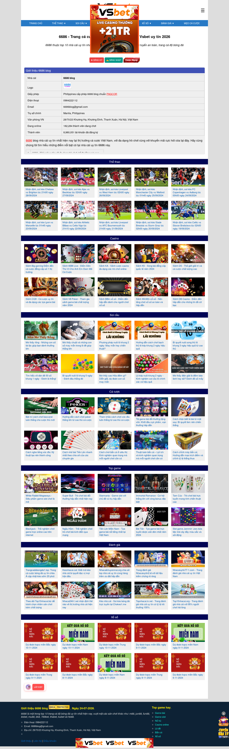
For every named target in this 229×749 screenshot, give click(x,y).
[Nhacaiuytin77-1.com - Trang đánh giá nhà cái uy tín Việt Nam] (188, 566)
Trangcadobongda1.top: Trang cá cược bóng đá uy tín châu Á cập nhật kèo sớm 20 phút (41, 573)
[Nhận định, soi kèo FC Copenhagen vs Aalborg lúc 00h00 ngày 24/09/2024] (188, 185)
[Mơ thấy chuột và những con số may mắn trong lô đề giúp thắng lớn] (78, 338)
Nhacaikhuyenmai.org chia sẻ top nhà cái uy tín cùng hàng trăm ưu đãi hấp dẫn (114, 573)
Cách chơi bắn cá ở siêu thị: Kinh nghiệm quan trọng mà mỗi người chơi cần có (113, 455)
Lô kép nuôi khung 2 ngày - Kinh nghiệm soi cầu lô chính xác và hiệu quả (150, 378)
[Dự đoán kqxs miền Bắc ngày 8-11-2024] (78, 671)
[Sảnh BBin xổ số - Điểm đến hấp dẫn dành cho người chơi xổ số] (114, 295)
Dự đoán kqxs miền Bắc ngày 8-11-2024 (77, 676)
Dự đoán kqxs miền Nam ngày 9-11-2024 (185, 646)
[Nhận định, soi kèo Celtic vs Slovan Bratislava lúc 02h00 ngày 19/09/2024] (188, 218)
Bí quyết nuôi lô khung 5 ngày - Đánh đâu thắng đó (77, 377)
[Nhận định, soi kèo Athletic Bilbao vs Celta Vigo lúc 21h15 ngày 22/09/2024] (78, 218)
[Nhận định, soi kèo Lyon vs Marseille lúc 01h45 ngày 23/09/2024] (41, 218)
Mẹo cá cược (192, 23)
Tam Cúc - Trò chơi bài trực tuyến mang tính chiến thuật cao (187, 498)
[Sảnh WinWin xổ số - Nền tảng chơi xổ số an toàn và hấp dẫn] (151, 295)
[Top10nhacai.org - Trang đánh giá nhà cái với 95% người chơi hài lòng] (188, 597)
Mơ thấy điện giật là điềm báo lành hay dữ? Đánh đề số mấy (188, 377)
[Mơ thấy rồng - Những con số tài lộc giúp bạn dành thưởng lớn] (41, 338)
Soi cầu (81, 23)
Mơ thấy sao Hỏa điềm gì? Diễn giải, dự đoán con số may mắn (112, 378)
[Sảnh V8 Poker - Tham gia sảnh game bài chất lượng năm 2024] (78, 295)
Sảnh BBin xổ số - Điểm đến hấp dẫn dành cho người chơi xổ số (114, 302)
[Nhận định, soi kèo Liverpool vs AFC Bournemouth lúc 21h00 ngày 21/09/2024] (114, 218)
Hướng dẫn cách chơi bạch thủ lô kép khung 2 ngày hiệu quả (150, 345)
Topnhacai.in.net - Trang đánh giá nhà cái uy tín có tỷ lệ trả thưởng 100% (151, 604)
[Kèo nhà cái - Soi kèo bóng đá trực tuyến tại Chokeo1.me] (114, 597)
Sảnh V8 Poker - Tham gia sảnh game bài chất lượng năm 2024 (75, 302)
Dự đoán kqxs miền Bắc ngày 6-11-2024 (188, 676)
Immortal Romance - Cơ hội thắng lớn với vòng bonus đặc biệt (151, 498)
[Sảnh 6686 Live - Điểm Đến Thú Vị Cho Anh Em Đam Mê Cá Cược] (78, 262)
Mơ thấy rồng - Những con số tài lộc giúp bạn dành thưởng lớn (41, 345)
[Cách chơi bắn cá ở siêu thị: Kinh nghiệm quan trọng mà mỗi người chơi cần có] (114, 448)
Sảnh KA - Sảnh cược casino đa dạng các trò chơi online (114, 267)
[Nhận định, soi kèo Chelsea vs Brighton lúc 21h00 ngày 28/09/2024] (41, 185)
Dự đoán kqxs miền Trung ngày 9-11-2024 (39, 676)
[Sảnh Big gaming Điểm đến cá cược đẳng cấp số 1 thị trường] (41, 262)
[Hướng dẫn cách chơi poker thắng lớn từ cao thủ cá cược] (78, 413)
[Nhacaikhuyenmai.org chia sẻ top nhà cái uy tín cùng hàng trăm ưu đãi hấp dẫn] (114, 566)
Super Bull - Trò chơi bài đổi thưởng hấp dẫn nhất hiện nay (77, 497)
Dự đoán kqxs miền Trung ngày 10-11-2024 (112, 646)
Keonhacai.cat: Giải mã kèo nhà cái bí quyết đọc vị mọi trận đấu (76, 573)
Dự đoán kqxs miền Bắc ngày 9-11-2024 (151, 646)
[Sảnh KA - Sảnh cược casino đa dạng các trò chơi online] (114, 262)
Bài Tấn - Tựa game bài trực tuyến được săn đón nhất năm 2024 (151, 531)
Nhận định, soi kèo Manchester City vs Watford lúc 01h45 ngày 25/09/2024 (150, 192)
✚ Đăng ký (96, 60)
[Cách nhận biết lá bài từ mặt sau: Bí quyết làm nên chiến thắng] (188, 415)
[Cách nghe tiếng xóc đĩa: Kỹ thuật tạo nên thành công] (41, 448)
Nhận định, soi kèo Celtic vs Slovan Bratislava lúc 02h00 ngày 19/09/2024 (187, 225)
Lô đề (158, 728)
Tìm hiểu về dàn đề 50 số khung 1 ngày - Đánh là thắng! (41, 377)
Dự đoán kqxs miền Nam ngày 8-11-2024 (112, 676)
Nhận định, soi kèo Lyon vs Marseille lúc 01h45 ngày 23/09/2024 (39, 225)
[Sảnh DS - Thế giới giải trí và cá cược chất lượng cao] (188, 262)
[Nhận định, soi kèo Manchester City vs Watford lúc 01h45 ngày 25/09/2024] (151, 185)
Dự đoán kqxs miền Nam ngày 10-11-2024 (75, 646)
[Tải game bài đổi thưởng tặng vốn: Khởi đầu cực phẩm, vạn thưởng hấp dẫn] (151, 415)
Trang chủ (35, 23)
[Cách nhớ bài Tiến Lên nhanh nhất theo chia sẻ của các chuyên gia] (78, 448)
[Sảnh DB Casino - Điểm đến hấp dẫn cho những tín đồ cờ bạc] (188, 295)
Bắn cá (158, 732)
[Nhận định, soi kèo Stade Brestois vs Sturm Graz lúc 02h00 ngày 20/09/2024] (151, 218)
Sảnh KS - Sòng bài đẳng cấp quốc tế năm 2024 (151, 267)
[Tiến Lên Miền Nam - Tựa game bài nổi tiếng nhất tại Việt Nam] (114, 525)
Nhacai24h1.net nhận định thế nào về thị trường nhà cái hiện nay (77, 604)
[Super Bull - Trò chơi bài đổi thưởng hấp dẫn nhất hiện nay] (78, 492)
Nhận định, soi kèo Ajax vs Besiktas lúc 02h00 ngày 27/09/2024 (76, 192)
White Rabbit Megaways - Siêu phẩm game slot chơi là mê (40, 498)
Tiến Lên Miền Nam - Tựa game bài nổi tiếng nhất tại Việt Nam (112, 531)
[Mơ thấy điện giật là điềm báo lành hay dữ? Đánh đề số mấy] (188, 372)
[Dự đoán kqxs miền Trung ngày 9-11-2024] (41, 671)
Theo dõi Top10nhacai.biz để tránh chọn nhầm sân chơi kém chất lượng (40, 604)
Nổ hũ (158, 720)
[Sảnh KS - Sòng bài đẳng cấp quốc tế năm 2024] (151, 262)
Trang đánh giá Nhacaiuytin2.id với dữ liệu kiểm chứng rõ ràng (149, 573)
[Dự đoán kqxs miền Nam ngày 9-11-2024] (188, 641)
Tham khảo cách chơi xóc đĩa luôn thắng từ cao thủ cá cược (114, 418)
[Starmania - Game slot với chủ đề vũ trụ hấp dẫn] (114, 492)
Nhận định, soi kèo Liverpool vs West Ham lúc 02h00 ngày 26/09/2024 (114, 192)
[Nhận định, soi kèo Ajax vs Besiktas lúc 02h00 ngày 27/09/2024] (78, 185)
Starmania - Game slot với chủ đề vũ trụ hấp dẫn (112, 497)
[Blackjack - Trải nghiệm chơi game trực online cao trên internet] (41, 525)
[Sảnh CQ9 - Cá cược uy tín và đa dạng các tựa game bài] (41, 295)
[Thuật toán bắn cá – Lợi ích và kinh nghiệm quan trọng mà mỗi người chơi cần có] (151, 448)
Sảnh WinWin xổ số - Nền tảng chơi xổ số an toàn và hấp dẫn (149, 302)
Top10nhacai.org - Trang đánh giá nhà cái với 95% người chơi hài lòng (188, 604)
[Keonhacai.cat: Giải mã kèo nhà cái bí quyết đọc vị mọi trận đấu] (78, 566)
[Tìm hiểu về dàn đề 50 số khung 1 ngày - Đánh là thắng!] (41, 372)
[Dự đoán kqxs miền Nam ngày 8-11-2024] (114, 671)
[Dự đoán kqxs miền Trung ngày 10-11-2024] (114, 641)
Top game (114, 468)
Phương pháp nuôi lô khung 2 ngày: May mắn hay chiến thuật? (114, 345)
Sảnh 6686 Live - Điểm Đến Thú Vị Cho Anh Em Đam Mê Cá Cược (77, 269)
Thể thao (59, 23)
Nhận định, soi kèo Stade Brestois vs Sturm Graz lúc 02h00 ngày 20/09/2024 (150, 225)
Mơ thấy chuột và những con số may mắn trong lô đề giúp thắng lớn (77, 345)
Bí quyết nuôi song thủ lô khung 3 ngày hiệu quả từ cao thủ (188, 345)
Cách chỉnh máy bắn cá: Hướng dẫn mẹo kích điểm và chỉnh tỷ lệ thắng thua (188, 455)
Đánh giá (167, 23)
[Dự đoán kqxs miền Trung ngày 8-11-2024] (151, 671)
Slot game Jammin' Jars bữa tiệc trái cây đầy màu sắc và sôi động (187, 531)
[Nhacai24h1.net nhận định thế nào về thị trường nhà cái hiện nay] (78, 597)
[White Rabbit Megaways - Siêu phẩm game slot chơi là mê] (41, 492)
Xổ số (146, 23)
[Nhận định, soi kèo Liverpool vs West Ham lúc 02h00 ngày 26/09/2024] (114, 185)
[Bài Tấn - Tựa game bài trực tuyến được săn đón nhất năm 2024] (151, 525)
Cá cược (114, 391)
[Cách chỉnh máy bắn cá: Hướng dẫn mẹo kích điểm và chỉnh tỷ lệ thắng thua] (188, 448)
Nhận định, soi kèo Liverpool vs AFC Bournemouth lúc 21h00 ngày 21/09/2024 (113, 225)
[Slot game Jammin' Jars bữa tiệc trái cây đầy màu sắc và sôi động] (188, 525)
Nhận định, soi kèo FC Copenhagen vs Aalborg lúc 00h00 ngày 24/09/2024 (187, 192)
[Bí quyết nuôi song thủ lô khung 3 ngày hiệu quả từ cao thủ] (188, 338)
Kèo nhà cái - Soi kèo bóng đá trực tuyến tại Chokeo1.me (114, 602)
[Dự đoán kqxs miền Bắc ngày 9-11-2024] (151, 641)
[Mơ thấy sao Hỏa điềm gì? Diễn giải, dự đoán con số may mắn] (114, 372)
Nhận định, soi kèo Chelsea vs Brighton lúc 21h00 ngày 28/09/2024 (40, 192)
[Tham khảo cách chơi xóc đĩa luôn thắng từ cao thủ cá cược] (114, 413)
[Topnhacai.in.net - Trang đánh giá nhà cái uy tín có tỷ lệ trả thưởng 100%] (151, 597)
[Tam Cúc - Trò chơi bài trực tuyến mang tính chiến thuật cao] (188, 492)
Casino (114, 238)
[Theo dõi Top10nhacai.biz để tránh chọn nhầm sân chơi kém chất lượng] (41, 597)
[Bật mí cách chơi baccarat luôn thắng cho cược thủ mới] (41, 413)
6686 (29, 140)
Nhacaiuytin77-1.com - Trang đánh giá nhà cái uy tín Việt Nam (187, 573)
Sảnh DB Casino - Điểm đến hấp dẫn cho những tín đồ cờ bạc (187, 302)
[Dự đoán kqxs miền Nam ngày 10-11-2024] (78, 641)
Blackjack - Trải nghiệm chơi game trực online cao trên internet (40, 531)
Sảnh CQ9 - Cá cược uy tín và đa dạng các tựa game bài (40, 300)
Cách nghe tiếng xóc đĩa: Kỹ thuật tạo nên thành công (40, 453)
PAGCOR (112, 94)
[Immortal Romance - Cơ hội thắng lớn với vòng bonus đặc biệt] (151, 492)
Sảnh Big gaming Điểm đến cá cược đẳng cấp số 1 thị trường (39, 269)
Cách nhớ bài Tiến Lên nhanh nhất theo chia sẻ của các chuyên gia (77, 455)
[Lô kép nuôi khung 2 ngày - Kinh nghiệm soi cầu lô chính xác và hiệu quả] (151, 372)
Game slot (160, 716)
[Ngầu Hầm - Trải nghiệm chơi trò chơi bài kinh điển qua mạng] (78, 525)
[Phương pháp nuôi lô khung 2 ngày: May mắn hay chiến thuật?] (114, 338)
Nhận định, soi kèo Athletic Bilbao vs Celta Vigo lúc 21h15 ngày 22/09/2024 (75, 225)
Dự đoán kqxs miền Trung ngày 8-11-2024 (149, 676)
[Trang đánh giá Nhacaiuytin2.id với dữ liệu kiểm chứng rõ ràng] (151, 566)
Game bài (160, 712)
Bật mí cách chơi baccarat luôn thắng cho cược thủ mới (40, 418)
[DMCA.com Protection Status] (59, 708)
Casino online (162, 724)
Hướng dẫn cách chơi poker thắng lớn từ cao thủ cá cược (77, 418)
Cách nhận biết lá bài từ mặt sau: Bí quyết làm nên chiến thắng (187, 422)
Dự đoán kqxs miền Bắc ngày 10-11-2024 (41, 646)
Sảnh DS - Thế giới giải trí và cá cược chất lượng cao (187, 267)
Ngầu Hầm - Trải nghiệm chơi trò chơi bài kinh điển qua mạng (77, 531)
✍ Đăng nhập (113, 60)
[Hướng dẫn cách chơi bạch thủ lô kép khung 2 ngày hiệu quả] (151, 338)
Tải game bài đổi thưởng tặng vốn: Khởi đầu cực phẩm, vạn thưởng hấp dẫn (151, 422)
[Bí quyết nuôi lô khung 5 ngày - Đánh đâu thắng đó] (78, 372)
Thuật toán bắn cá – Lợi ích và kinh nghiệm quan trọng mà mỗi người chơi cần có (150, 455)
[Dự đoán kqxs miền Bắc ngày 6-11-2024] (188, 671)
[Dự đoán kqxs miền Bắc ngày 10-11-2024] (41, 641)
